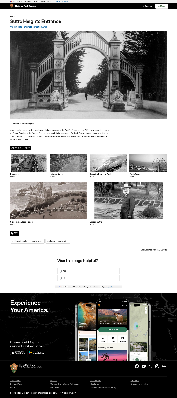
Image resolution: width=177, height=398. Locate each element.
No (64, 278)
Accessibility (15, 380)
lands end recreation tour (58, 241)
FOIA (12, 387)
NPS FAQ (54, 387)
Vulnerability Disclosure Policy (103, 387)
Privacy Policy (16, 384)
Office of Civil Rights (139, 384)
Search (148, 6)
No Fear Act (95, 380)
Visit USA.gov (69, 393)
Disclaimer (94, 384)
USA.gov (135, 380)
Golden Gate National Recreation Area (28, 27)
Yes (64, 271)
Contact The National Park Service (65, 384)
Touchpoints (108, 287)
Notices (53, 380)
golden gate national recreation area (27, 241)
